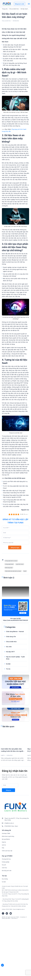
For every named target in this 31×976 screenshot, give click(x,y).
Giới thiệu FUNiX (6, 833)
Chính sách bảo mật (7, 850)
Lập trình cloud (19, 564)
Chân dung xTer (11, 636)
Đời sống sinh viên (6, 870)
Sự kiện (8, 664)
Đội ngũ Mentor (6, 839)
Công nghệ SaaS (9, 564)
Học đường (5, 879)
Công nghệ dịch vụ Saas (11, 560)
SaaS (25, 571)
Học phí (4, 864)
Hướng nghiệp (5, 862)
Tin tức (8, 669)
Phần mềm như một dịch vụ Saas (13, 571)
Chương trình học (6, 859)
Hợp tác (4, 842)
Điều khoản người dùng (8, 836)
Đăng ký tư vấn (19, 4)
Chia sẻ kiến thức (14, 9)
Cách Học (4, 867)
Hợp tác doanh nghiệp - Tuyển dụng (15, 658)
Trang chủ (4, 9)
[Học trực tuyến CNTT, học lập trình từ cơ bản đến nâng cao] (7, 3)
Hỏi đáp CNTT (10, 651)
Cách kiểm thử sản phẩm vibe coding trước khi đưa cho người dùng (12, 750)
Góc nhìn (9, 646)
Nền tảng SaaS (8, 567)
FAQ (3, 847)
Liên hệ (4, 845)
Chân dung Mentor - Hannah (15, 631)
